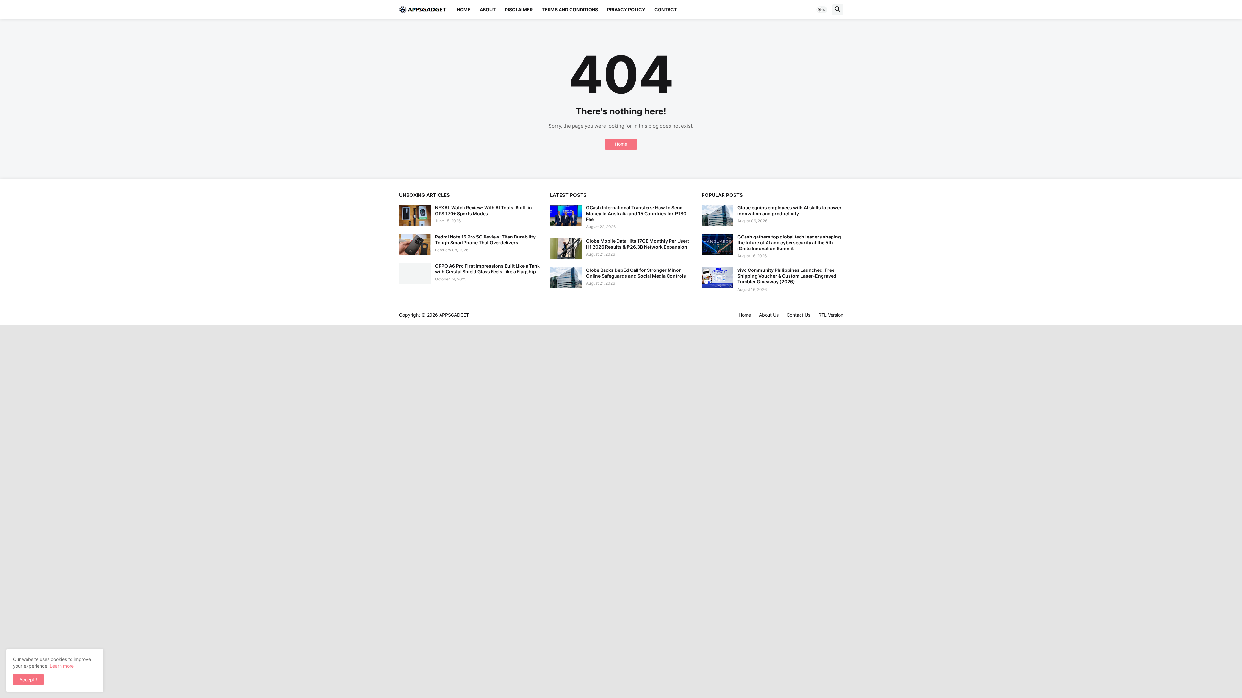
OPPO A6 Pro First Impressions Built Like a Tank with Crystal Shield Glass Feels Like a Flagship (487, 268)
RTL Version (830, 315)
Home (464, 9)
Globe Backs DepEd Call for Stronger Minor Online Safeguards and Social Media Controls (636, 273)
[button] (821, 9)
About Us (769, 315)
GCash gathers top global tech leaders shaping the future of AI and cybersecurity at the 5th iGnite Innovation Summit (789, 242)
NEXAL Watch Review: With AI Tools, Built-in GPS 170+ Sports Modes (483, 210)
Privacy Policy (626, 9)
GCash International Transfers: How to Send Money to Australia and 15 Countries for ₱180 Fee (636, 213)
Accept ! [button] (28, 679)
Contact (665, 9)
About (488, 9)
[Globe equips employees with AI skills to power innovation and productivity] (717, 215)
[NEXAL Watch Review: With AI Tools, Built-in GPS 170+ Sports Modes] (415, 215)
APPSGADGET (454, 315)
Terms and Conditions (570, 9)
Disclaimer (519, 9)
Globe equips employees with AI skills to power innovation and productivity (789, 210)
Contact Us (798, 315)
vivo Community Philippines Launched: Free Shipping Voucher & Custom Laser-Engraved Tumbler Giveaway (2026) (786, 275)
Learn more (62, 666)
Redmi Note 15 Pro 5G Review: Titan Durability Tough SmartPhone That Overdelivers (485, 239)
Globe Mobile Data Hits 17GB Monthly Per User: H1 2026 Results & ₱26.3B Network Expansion (637, 243)
